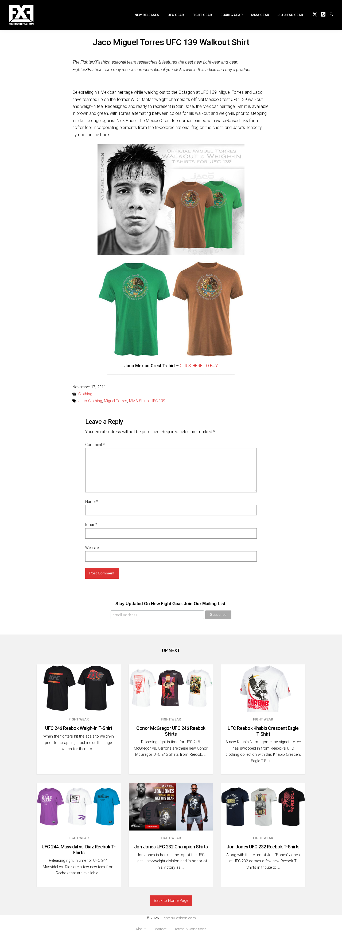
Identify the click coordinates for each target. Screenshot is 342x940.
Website (92, 548)
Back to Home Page (171, 900)
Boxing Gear (231, 15)
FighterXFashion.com (178, 918)
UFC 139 (158, 401)
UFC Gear (176, 15)
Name (91, 501)
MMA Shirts (139, 401)
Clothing (85, 394)
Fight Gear (202, 15)
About (141, 928)
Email (91, 524)
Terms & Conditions (190, 928)
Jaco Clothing (90, 401)
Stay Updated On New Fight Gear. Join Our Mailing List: (171, 603)
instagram (325, 13)
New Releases (147, 15)
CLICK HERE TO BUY (199, 365)
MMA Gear (260, 15)
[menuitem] (146, 15)
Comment (95, 444)
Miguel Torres (115, 401)
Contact (159, 928)
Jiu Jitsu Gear (290, 15)
